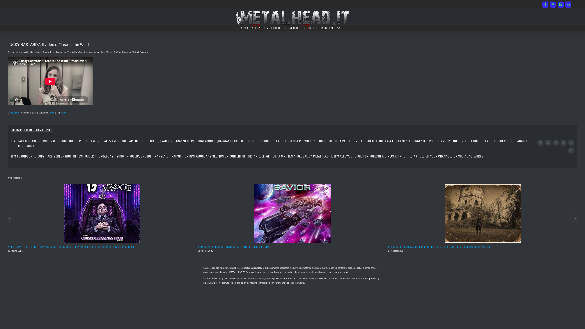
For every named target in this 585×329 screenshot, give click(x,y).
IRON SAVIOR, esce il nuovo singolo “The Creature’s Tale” (44, 247)
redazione (14, 112)
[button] (338, 28)
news (63, 112)
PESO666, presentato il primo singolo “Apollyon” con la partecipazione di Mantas (249, 247)
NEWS (51, 112)
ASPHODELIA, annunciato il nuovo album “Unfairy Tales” (423, 247)
